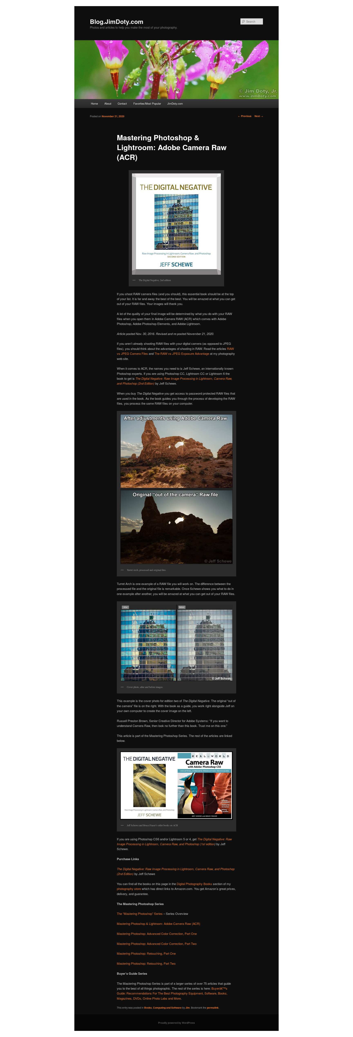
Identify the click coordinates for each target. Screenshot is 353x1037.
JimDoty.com (175, 103)
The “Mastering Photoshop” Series (140, 913)
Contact (122, 103)
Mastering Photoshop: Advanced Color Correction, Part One (157, 933)
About (107, 103)
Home (94, 103)
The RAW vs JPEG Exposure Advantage (181, 353)
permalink (213, 1007)
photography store (129, 888)
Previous (244, 116)
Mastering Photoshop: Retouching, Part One (146, 953)
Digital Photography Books (194, 884)
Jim (187, 1007)
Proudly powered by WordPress (176, 1023)
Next (259, 116)
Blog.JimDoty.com (116, 21)
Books (148, 1007)
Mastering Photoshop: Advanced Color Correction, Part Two (157, 943)
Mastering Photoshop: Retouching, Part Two (146, 963)
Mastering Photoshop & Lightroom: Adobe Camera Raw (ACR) (158, 923)
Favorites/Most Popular (147, 103)
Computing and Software (167, 1007)
